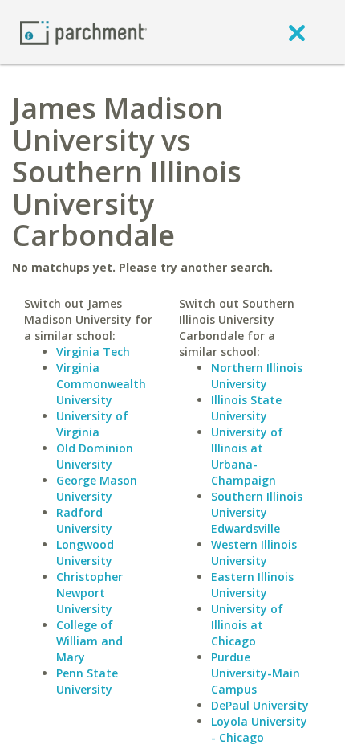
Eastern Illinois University (252, 584)
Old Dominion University (94, 456)
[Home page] (83, 31)
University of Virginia (92, 424)
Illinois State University (246, 408)
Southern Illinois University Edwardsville (256, 512)
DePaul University (260, 705)
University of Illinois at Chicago (247, 625)
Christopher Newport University (89, 592)
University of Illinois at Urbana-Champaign (247, 456)
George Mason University (96, 488)
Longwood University (85, 552)
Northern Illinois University (256, 375)
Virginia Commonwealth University (101, 383)
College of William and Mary (89, 641)
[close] (297, 32)
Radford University (84, 520)
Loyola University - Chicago (259, 729)
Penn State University (87, 681)
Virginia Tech (93, 351)
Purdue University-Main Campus (255, 673)
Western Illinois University (254, 552)
